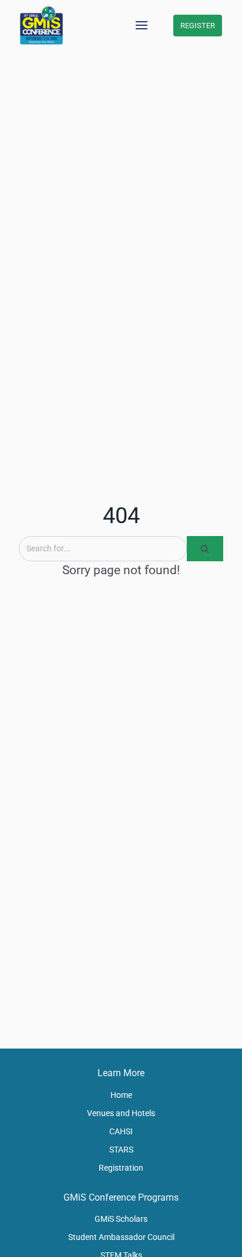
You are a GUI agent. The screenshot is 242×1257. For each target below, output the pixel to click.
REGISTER (197, 25)
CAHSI (121, 1131)
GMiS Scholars (121, 1219)
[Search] (205, 548)
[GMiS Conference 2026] (41, 25)
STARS (121, 1149)
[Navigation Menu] (142, 25)
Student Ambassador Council (121, 1237)
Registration (121, 1167)
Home (121, 1095)
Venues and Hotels (121, 1113)
